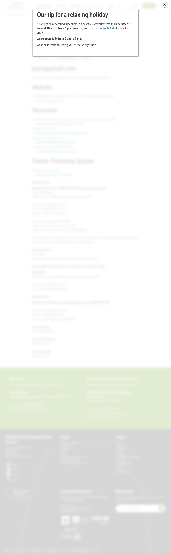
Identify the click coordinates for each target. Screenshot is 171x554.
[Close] (164, 5)
